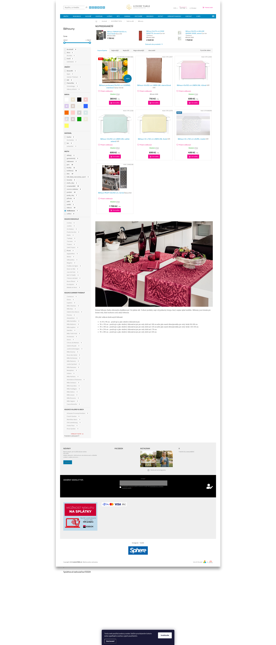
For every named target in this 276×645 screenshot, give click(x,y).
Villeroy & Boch (73, 89)
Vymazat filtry (76, 434)
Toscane (71, 241)
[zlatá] (86, 119)
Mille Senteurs (73, 383)
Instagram (135, 543)
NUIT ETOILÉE (72, 275)
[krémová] (79, 106)
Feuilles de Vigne (74, 266)
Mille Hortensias (73, 358)
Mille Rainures (73, 361)
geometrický (72, 158)
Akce (70, 53)
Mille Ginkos (72, 392)
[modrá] (86, 106)
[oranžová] (66, 112)
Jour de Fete (72, 272)
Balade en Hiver (73, 287)
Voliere (70, 373)
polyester (71, 146)
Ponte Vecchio (73, 232)
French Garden (73, 416)
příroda (71, 198)
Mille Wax (71, 309)
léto (70, 174)
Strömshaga (72, 86)
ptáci (70, 201)
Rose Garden (72, 429)
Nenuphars (72, 370)
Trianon (71, 244)
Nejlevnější (115, 50)
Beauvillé (71, 71)
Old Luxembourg (73, 423)
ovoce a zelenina (74, 189)
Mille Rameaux (73, 367)
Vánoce (71, 208)
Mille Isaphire (72, 327)
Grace (70, 340)
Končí (70, 59)
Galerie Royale (73, 346)
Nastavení (110, 641)
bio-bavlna (71, 140)
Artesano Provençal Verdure (77, 413)
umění (70, 204)
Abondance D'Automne (75, 380)
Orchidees (72, 229)
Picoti (70, 251)
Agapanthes (72, 254)
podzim (71, 192)
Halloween (71, 161)
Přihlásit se (143, 492)
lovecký (71, 180)
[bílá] (66, 99)
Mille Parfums (72, 377)
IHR (69, 80)
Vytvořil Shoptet (197, 562)
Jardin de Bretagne (74, 349)
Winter (70, 257)
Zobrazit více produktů (153, 44)
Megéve (71, 263)
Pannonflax (72, 83)
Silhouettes (72, 260)
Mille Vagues (72, 401)
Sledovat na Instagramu (158, 470)
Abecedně (151, 50)
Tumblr (142, 543)
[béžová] (73, 99)
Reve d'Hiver (72, 281)
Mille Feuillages (73, 389)
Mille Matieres (73, 324)
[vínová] (73, 119)
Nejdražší (126, 50)
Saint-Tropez (72, 247)
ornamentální (73, 186)
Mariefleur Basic (73, 419)
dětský (70, 155)
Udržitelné (71, 62)
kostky (71, 168)
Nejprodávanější (138, 50)
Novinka (71, 56)
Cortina (70, 223)
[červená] (86, 99)
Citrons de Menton (74, 343)
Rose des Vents (73, 355)
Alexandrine (72, 318)
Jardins (71, 226)
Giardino (71, 330)
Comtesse (71, 297)
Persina (71, 315)
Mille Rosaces (73, 398)
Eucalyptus (72, 284)
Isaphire (71, 303)
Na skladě (71, 49)
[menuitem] (66, 16)
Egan (70, 74)
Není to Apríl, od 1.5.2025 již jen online (75, 451)
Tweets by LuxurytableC (186, 452)
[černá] (79, 99)
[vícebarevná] (66, 119)
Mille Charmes (73, 306)
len (69, 143)
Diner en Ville (72, 269)
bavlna (70, 137)
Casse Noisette (73, 404)
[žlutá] (66, 125)
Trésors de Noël (73, 278)
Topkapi (71, 238)
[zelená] (79, 119)
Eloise (70, 300)
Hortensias (72, 337)
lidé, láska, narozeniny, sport (77, 177)
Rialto (70, 235)
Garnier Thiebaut (74, 77)
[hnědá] (73, 106)
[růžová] (73, 112)
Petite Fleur (72, 426)
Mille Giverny (72, 352)
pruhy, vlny (72, 195)
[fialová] (66, 106)
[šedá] (79, 112)
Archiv (67, 462)
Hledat (86, 7)
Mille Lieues (72, 395)
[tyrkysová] (86, 112)
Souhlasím (165, 635)
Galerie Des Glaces (74, 312)
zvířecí (70, 214)
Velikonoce (72, 211)
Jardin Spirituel (73, 364)
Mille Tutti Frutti (73, 333)
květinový (72, 171)
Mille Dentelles (73, 321)
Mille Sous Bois (73, 386)
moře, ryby (72, 183)
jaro (70, 165)
